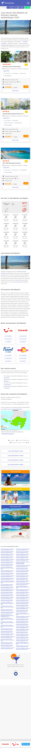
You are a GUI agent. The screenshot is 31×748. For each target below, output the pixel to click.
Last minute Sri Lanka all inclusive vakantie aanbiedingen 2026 (23, 584)
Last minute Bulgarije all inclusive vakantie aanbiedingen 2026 (23, 608)
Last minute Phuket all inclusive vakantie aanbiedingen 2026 (7, 552)
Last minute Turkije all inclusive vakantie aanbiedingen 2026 (22, 606)
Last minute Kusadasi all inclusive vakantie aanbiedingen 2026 (23, 598)
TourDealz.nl (7, 388)
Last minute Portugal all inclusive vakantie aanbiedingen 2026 (22, 627)
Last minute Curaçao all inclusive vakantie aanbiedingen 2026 (7, 613)
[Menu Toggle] (28, 3)
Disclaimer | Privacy (15, 666)
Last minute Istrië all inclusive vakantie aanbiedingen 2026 (7, 632)
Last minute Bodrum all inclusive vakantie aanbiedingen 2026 (22, 581)
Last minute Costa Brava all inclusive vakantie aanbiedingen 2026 (7, 603)
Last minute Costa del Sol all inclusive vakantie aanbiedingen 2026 (7, 607)
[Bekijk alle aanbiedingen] (5, 744)
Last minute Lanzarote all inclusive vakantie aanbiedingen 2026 (23, 549)
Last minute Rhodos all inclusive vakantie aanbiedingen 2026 (7, 555)
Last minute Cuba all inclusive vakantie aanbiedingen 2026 (7, 610)
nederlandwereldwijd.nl (7, 433)
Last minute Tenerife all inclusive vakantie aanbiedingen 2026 (7, 571)
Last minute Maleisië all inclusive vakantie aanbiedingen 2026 (22, 593)
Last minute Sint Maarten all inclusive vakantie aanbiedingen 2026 (7, 568)
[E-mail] (16, 673)
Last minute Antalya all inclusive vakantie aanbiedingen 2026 (22, 576)
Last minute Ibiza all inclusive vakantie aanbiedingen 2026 (7, 629)
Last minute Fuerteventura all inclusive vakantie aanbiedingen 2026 (7, 622)
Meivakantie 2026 (15, 471)
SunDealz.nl (7, 377)
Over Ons (22, 666)
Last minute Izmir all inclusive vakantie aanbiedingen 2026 (22, 611)
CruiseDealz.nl (7, 384)
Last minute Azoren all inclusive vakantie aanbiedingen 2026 (7, 595)
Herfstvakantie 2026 (15, 506)
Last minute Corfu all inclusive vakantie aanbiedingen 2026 (7, 600)
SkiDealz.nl (6, 381)
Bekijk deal (15, 90)
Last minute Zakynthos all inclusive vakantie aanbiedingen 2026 (8, 576)
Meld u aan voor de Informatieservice (13, 409)
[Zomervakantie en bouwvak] (15, 497)
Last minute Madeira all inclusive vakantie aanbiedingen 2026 (22, 555)
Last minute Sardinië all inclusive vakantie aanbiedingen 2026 (7, 562)
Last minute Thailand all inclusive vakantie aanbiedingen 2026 (23, 600)
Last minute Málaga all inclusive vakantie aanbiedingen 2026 (22, 557)
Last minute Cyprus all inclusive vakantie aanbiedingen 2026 (22, 640)
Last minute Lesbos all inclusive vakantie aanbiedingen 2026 (22, 552)
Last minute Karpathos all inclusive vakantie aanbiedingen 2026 (8, 637)
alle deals (8, 341)
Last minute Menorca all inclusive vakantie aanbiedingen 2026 (7, 549)
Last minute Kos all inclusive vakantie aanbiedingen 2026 (6, 643)
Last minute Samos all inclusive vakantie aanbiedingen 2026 (7, 557)
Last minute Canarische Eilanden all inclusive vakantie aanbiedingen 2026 (23, 562)
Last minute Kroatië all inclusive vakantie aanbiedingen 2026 (22, 619)
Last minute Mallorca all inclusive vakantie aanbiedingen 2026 (22, 560)
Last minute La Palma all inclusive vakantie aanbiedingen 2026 (8, 648)
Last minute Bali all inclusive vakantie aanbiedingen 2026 (22, 632)
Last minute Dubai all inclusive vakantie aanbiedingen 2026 (22, 625)
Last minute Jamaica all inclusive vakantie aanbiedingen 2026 (7, 634)
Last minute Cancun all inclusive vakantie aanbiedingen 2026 (22, 571)
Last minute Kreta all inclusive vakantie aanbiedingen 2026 (7, 646)
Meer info (6, 71)
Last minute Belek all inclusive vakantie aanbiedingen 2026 (7, 585)
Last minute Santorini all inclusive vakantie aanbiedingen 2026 (7, 560)
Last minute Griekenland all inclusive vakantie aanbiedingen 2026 (22, 643)
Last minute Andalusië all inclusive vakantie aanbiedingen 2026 (8, 590)
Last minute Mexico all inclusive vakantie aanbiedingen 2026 (22, 646)
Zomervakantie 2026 (15, 489)
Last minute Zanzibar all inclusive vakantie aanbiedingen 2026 (23, 595)
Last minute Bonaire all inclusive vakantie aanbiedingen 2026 (7, 598)
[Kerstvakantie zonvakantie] (15, 532)
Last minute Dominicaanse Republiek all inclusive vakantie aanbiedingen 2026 (7, 615)
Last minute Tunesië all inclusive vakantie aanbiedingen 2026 (22, 603)
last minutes (8, 336)
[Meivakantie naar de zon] (15, 479)
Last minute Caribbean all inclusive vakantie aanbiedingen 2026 (23, 649)
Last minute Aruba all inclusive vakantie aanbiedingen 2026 (7, 593)
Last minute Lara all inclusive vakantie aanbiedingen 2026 (22, 574)
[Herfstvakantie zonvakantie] (15, 514)
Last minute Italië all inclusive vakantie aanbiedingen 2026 (22, 579)
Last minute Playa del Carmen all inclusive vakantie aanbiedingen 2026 (7, 581)
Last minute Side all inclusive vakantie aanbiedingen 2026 (22, 569)
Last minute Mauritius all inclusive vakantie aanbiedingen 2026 (7, 579)
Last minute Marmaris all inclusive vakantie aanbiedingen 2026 (23, 590)
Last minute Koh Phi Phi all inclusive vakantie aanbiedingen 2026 (7, 640)
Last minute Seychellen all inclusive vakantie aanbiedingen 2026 (22, 613)
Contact (8, 666)
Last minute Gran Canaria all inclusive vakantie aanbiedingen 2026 (7, 626)
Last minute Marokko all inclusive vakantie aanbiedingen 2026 (22, 630)
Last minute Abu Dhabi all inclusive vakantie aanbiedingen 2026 (23, 566)
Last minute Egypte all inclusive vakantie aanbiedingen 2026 (22, 638)
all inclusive (8, 339)
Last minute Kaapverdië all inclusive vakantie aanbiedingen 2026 (22, 587)
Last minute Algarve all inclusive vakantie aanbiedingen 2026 (7, 588)
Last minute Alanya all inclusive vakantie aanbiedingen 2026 (22, 622)
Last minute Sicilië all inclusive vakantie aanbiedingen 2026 (7, 565)
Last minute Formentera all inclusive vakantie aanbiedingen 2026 (7, 619)
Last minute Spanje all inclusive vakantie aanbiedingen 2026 (22, 635)
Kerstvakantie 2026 (15, 524)
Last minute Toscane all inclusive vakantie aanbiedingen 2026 (7, 574)
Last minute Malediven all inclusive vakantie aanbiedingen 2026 (23, 617)
